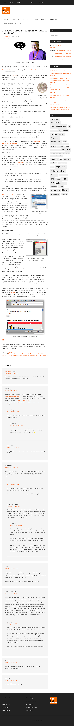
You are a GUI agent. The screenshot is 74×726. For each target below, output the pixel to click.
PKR (52, 183)
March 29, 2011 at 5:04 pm (14, 485)
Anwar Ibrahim (55, 122)
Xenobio (9, 483)
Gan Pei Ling (53, 146)
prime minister (54, 186)
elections (64, 141)
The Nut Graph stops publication (63, 50)
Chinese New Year (6, 70)
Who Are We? (5, 701)
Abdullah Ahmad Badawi (55, 119)
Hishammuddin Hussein (55, 150)
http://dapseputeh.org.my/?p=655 (13, 396)
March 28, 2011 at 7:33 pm (14, 412)
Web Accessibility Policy (31, 707)
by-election (63, 131)
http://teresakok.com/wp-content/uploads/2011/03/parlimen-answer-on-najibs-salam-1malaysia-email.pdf (23, 402)
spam (41, 355)
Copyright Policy (30, 704)
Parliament (54, 175)
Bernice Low (11, 353)
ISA (63, 150)
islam (68, 150)
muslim (52, 167)
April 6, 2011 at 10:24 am (11, 662)
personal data (28, 236)
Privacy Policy (29, 710)
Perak (64, 179)
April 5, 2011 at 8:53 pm (13, 624)
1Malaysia (12, 292)
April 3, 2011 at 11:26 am (11, 593)
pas (52, 179)
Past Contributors (6, 707)
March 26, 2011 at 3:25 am (11, 467)
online (17, 355)
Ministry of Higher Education (9, 143)
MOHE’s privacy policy (8, 194)
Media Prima (37, 141)
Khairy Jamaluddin (66, 153)
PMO (34, 355)
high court (67, 146)
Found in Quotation (64, 143)
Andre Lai (52, 59)
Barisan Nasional (58, 126)
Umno (65, 190)
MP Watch (54, 163)
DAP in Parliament (35, 70)
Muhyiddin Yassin (62, 163)
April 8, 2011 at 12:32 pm (11, 680)
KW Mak (52, 156)
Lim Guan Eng (59, 156)
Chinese (16, 353)
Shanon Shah (55, 190)
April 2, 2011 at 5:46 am (13, 447)
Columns (10, 352)
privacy (37, 355)
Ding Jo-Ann (55, 138)
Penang (58, 179)
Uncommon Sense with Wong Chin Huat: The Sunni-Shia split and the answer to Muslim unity (60, 80)
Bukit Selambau (54, 131)
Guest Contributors (6, 710)
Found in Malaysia (54, 143)
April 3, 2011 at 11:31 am (13, 506)
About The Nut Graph (7, 698)
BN (69, 126)
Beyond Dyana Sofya (55, 104)
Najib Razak (19, 68)
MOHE (8, 355)
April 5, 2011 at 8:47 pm (16, 525)
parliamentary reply (15, 234)
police (58, 183)
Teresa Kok (14, 75)
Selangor (61, 186)
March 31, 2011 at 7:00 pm (16, 425)
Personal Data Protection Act (36, 120)
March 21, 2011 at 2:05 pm (11, 373)
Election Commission (56, 141)
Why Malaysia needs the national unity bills (61, 85)
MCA (61, 159)
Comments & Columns (31, 701)
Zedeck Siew (64, 194)
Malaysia (54, 159)
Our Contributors (6, 704)
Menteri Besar (67, 159)
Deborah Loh (59, 134)
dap (52, 134)
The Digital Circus (6, 36)
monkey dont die (9, 371)
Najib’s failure (53, 92)
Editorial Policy (29, 698)
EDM (28, 353)
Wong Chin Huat (55, 194)
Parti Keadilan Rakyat (63, 175)
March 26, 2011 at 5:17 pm (11, 568)
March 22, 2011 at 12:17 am (12, 391)
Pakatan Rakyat (58, 171)
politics (64, 183)
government (60, 146)
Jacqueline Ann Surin (56, 153)
